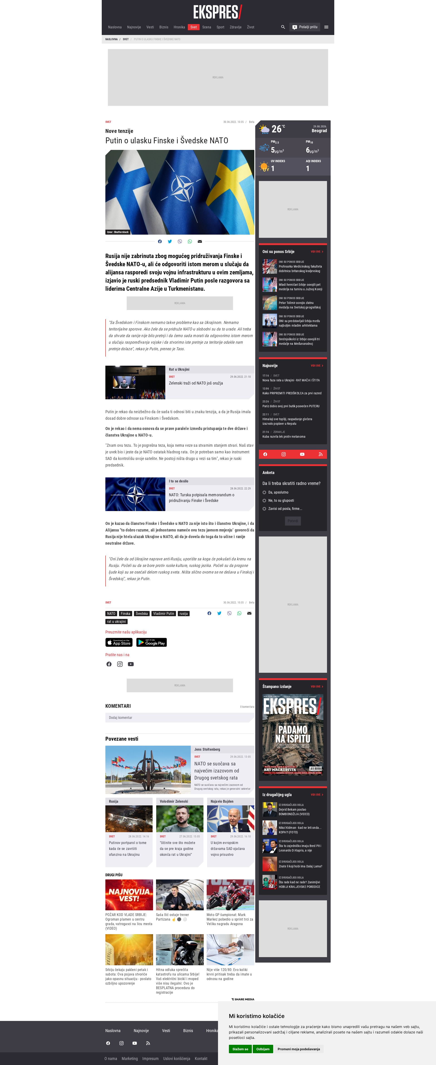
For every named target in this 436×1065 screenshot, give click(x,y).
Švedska (142, 613)
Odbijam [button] (263, 1049)
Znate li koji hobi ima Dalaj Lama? (293, 864)
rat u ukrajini (116, 621)
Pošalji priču (308, 27)
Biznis (163, 27)
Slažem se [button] (240, 1049)
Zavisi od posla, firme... (285, 508)
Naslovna (115, 27)
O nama (110, 1058)
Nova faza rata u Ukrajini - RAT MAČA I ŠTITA (293, 377)
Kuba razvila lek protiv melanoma (293, 434)
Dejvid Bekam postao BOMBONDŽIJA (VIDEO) (293, 809)
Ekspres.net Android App (151, 642)
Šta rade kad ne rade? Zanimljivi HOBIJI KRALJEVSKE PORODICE (293, 882)
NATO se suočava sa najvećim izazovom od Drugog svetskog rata (179, 770)
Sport (220, 27)
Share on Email (200, 241)
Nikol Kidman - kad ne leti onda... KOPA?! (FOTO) (293, 827)
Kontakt (201, 1058)
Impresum (150, 1058)
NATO (111, 613)
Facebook (109, 664)
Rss (320, 454)
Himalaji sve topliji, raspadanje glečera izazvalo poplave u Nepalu (293, 419)
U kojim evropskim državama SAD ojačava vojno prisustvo (230, 832)
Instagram (120, 664)
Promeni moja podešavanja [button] (299, 1049)
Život (250, 27)
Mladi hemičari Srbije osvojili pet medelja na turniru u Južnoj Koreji (293, 284)
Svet (194, 27)
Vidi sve (315, 251)
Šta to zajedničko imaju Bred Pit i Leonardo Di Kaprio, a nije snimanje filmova (293, 846)
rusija (184, 613)
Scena (206, 27)
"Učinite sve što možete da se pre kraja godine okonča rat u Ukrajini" (179, 832)
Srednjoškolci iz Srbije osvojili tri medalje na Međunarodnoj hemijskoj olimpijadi (293, 339)
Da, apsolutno (278, 492)
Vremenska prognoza (293, 129)
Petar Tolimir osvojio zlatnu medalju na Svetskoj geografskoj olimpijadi (293, 302)
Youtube (130, 664)
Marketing (130, 1058)
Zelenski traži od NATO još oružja (179, 382)
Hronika (179, 27)
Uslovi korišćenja (176, 1058)
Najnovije (134, 27)
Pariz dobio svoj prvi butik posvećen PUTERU (293, 403)
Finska (125, 613)
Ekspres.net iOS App (119, 642)
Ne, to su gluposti (281, 500)
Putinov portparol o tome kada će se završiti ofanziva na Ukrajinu (129, 832)
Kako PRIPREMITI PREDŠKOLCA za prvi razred (293, 390)
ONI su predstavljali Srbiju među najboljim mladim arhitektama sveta (293, 321)
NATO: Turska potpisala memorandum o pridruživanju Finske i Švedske (179, 494)
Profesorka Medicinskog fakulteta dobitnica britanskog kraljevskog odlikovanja (293, 266)
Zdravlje (236, 27)
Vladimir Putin (163, 613)
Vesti (150, 27)
